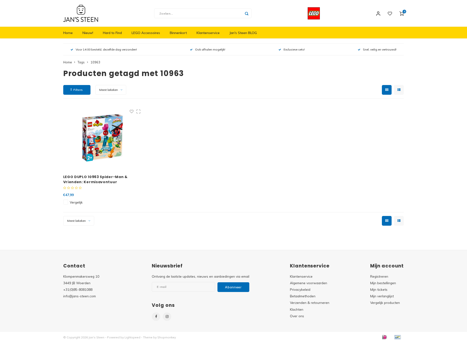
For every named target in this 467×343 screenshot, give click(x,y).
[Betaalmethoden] (384, 337)
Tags (81, 62)
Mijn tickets (378, 289)
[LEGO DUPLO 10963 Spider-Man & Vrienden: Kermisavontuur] (103, 138)
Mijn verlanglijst (382, 296)
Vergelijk (76, 202)
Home (68, 33)
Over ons (297, 316)
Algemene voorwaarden (308, 283)
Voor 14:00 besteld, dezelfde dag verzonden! (106, 49)
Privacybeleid (300, 289)
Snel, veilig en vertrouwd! (379, 49)
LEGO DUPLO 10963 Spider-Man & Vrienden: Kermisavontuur (95, 179)
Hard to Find (112, 33)
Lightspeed (132, 337)
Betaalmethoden (302, 296)
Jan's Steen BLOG (243, 33)
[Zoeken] (246, 13)
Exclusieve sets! (294, 49)
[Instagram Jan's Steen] (167, 316)
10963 (95, 62)
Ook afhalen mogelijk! (210, 49)
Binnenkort (178, 33)
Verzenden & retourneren (309, 302)
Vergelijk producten (385, 302)
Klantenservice (208, 33)
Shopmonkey (166, 337)
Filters (78, 90)
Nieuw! (87, 33)
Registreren (379, 276)
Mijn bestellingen (383, 283)
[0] (401, 13)
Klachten (296, 309)
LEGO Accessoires (146, 33)
